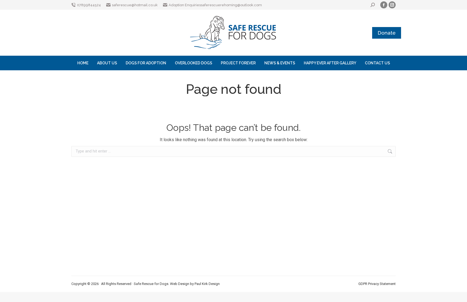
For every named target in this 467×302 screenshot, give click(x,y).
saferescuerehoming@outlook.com (231, 5)
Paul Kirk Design (207, 284)
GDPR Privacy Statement (377, 284)
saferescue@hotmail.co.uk (135, 5)
